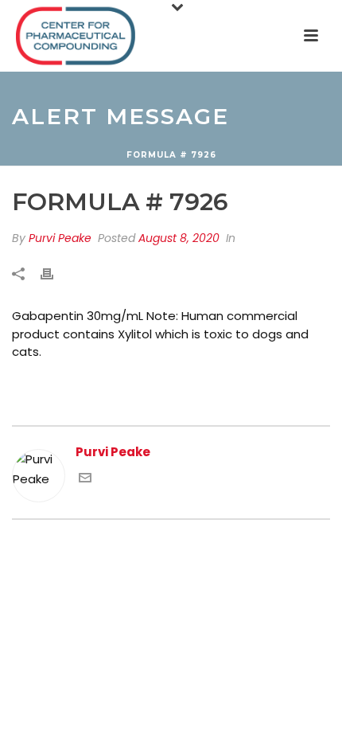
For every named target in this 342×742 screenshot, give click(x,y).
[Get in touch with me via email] (85, 479)
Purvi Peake (60, 238)
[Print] (55, 274)
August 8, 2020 (179, 238)
